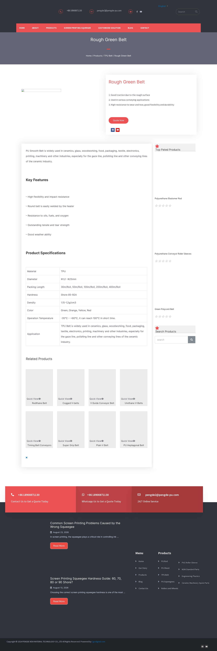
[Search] (196, 12)
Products (51, 28)
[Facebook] (202, 646)
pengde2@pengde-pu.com (109, 10)
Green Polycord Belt (164, 309)
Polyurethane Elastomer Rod (168, 198)
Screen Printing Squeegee (77, 28)
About (35, 28)
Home (22, 28)
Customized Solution (109, 28)
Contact (144, 28)
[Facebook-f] (137, 12)
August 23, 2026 (61, 532)
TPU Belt (108, 56)
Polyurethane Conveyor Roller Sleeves (173, 253)
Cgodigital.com (98, 641)
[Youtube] (141, 12)
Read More (59, 545)
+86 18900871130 (98, 495)
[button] (118, 120)
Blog (130, 28)
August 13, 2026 (60, 587)
